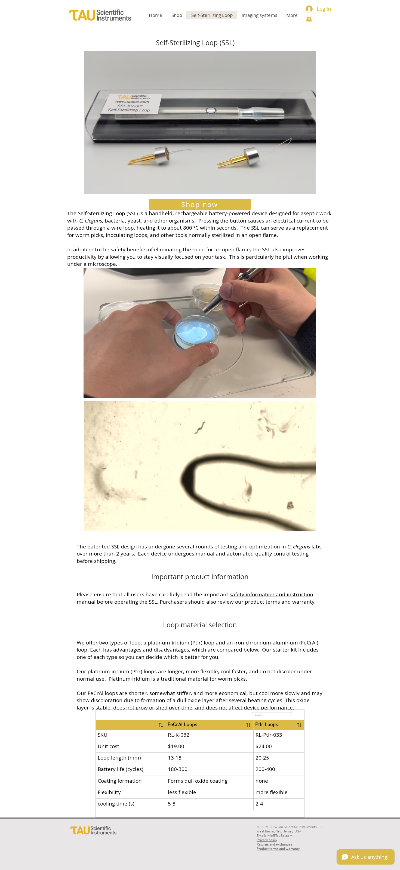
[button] (309, 18)
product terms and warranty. (280, 601)
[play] (304, 189)
